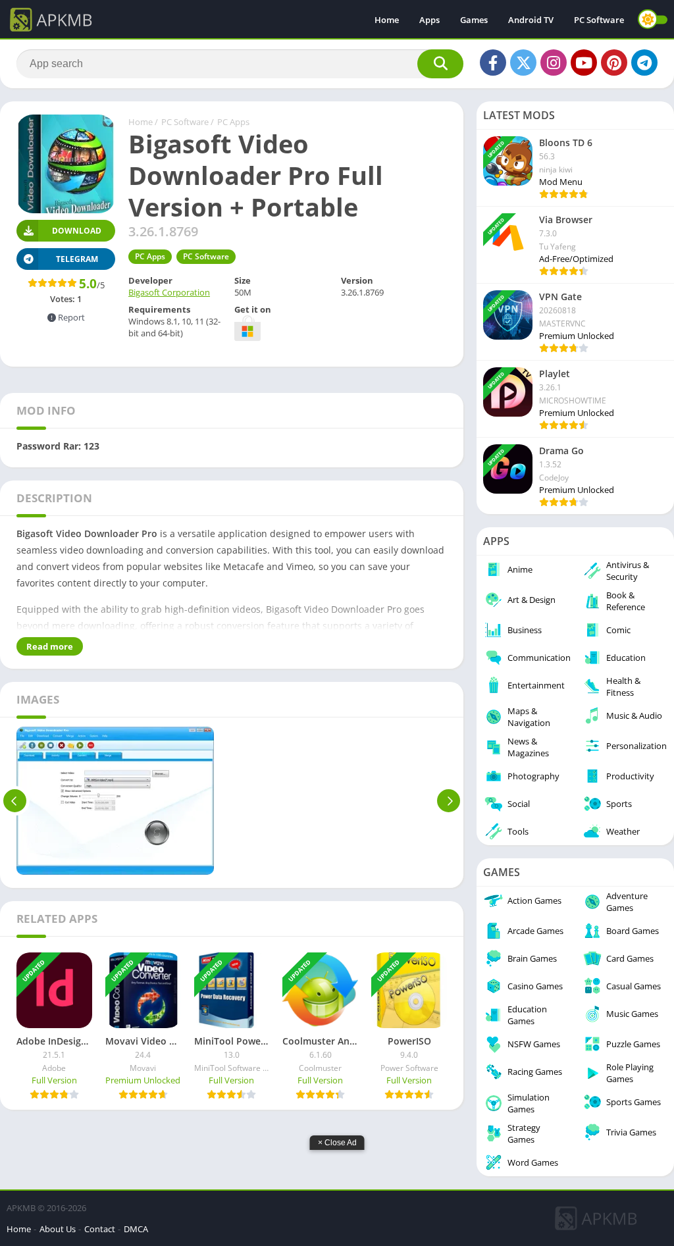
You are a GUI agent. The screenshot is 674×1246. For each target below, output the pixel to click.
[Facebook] (493, 62)
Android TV (531, 20)
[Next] (448, 801)
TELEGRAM (77, 259)
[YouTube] (584, 62)
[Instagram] (553, 62)
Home (387, 20)
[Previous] (15, 801)
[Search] (440, 63)
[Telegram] (644, 62)
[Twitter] (523, 62)
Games (474, 20)
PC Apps (233, 122)
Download (76, 230)
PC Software (599, 20)
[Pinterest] (614, 62)
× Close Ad (337, 1142)
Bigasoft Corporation (169, 292)
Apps (429, 20)
